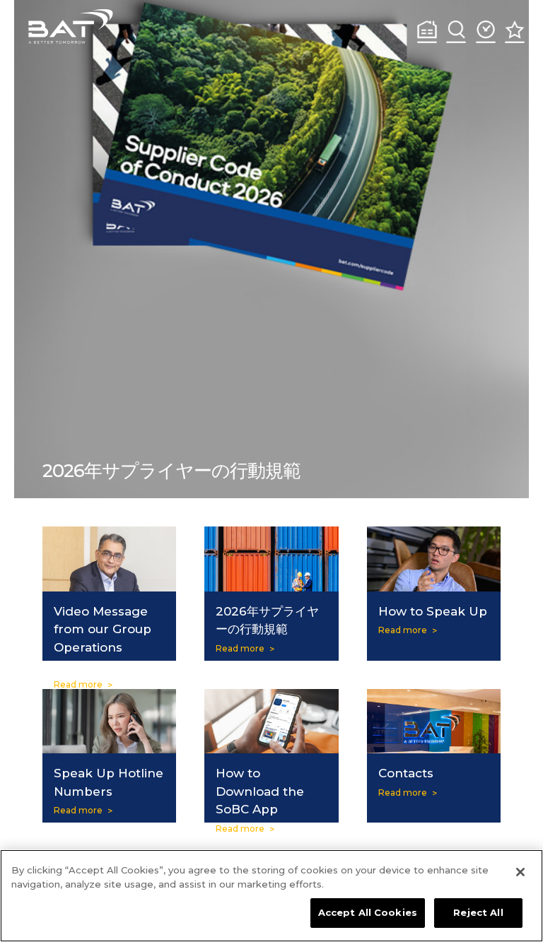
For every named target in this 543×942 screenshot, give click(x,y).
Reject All (478, 912)
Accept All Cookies (367, 912)
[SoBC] (70, 26)
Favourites (515, 32)
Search (456, 32)
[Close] (520, 872)
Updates (486, 32)
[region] (271, 895)
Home (427, 32)
